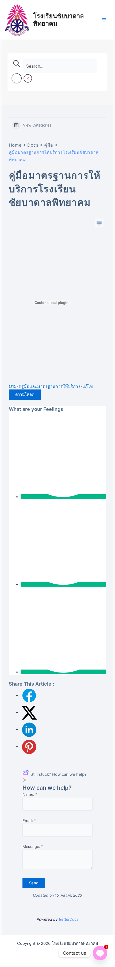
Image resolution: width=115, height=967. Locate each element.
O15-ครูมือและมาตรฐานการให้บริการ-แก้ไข (51, 386)
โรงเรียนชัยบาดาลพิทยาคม (58, 19)
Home (15, 145)
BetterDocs (68, 919)
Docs (32, 145)
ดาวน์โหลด (24, 394)
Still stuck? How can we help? (58, 774)
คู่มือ (48, 145)
